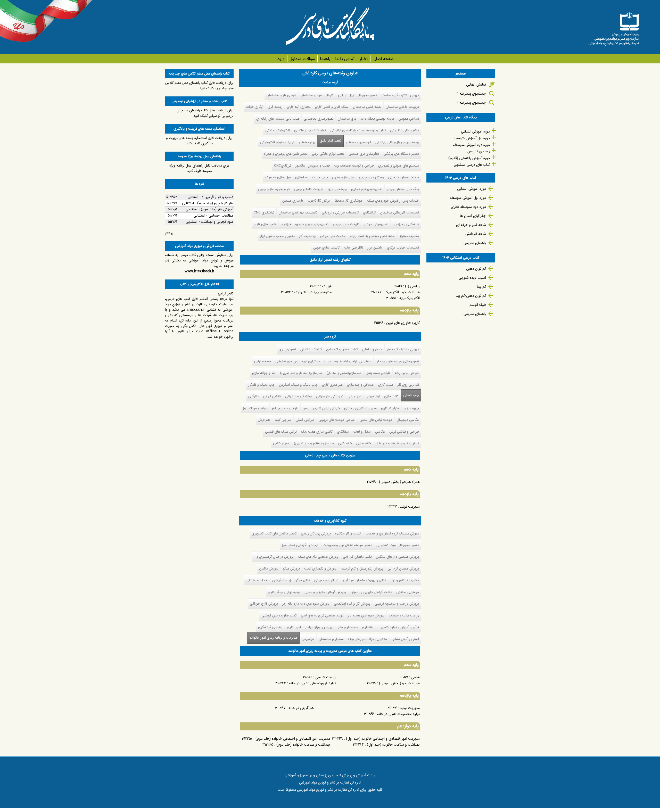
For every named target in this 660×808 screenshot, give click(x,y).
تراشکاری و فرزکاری (406, 224)
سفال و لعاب (362, 431)
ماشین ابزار (375, 247)
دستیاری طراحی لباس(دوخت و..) (347, 361)
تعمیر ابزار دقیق (330, 140)
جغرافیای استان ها (473, 216)
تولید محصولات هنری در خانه (398, 714)
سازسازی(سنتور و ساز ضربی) (314, 443)
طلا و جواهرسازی (264, 373)
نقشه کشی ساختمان (367, 107)
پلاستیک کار (307, 236)
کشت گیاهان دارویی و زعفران (371, 592)
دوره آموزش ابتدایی (475, 131)
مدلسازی (301, 177)
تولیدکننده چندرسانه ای (310, 130)
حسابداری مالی (347, 627)
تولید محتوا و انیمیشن (342, 349)
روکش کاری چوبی (371, 177)
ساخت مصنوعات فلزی (403, 177)
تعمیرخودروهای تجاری (366, 189)
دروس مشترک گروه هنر (403, 349)
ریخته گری (275, 107)
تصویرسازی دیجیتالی (318, 118)
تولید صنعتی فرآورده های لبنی (322, 615)
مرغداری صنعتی (407, 592)
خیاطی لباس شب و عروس (321, 408)
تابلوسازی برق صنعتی (364, 153)
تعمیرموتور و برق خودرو (311, 224)
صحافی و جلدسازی (360, 384)
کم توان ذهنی (476, 268)
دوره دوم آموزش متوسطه (471, 145)
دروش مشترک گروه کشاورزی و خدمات (392, 533)
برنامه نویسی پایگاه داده (377, 118)
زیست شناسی (325, 677)
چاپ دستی (411, 395)
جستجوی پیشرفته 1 (471, 93)
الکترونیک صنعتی (277, 130)
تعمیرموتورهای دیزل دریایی (357, 95)
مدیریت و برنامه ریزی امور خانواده (272, 637)
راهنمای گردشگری (270, 627)
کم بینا (481, 287)
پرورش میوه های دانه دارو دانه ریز (305, 603)
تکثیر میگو (302, 580)
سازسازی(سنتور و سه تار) (343, 373)
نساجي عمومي (408, 118)
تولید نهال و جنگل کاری (284, 592)
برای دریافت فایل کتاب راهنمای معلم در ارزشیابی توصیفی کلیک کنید (205, 113)
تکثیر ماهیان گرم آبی (357, 556)
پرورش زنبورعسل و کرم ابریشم (362, 568)
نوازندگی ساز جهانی (329, 396)
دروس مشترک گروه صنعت (400, 95)
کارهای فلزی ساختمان (281, 95)
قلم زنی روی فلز (408, 384)
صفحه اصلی (383, 58)
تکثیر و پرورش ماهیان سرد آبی (364, 580)
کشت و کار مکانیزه (348, 533)
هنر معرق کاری (332, 384)
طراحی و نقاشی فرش (404, 431)
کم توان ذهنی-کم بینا (471, 296)
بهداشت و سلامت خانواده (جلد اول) (393, 744)
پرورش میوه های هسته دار (366, 615)
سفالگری (343, 431)
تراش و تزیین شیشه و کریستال (397, 443)
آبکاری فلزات (254, 107)
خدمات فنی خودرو (332, 236)
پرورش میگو (291, 568)
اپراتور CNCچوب (319, 200)
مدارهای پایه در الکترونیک (313, 292)
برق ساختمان (347, 118)
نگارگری (253, 396)
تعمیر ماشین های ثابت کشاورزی (274, 533)
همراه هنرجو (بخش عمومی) (399, 482)
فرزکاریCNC (282, 165)
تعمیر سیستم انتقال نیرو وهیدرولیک (347, 545)
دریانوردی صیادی (326, 580)
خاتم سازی (363, 443)
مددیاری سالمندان (331, 639)
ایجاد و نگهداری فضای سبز (300, 545)
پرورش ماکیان (268, 568)
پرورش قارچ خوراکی (264, 603)
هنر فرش (264, 420)
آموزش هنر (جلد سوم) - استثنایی (209, 209)
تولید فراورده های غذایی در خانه (312, 683)
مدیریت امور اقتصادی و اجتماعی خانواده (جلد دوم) (292, 738)
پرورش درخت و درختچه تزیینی (397, 603)
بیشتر (169, 233)
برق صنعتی (307, 142)
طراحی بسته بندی (378, 373)
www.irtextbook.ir (199, 271)
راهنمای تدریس (478, 151)
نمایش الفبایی (476, 84)
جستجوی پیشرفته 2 (471, 102)
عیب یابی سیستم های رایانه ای (277, 118)
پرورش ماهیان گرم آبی (403, 568)
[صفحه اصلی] (613, 27)
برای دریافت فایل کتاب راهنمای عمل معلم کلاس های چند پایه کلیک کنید (199, 85)
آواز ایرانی (354, 396)
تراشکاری (369, 212)
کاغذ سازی (391, 396)
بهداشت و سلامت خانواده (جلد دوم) (303, 744)
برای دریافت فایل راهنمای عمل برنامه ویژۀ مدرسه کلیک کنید (199, 168)
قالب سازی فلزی (265, 224)
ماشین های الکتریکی (404, 130)
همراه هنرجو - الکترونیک (402, 292)
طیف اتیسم (477, 305)
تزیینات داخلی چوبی (308, 189)
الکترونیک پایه (409, 298)
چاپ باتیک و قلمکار (261, 384)
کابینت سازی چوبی (346, 224)
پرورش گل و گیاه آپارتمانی (352, 603)
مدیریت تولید (410, 506)
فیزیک (327, 286)
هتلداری (367, 627)
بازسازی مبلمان (292, 200)
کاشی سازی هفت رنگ (317, 431)
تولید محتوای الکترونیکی (277, 142)
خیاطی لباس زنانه (407, 373)
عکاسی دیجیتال (408, 420)
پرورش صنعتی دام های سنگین (397, 556)
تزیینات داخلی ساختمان (402, 107)
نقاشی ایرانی (272, 396)
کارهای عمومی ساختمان (317, 95)
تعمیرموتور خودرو (376, 224)
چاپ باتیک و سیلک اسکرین (298, 384)
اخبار (363, 58)
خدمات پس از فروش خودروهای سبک (393, 200)
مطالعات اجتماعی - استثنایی (213, 215)
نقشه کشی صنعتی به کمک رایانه (372, 236)
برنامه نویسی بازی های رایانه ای (397, 142)
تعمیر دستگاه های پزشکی (401, 153)
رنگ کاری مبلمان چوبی (403, 189)
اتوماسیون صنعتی (358, 142)
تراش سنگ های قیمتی (281, 431)
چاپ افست (320, 177)
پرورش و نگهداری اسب (320, 568)
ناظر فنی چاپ (353, 247)
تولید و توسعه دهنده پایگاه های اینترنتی (358, 130)
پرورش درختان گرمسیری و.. (274, 556)
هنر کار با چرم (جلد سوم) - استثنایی (207, 203)
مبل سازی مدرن (343, 177)
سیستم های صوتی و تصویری (398, 165)
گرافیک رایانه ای (311, 349)
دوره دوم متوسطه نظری (468, 207)
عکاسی (380, 431)
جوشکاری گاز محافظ (349, 200)
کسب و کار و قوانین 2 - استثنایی (209, 197)
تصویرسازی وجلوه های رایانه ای (397, 361)
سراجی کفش (305, 420)
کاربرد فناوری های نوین (403, 323)
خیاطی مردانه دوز (255, 408)
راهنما (325, 58)
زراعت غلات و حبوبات (404, 615)
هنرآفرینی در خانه (301, 708)
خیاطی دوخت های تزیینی (336, 420)
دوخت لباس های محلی (375, 420)
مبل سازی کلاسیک (278, 177)
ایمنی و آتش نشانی (405, 639)
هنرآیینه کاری (390, 408)
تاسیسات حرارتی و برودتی (340, 212)
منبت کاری (385, 384)
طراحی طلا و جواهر (285, 408)
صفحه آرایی (262, 361)
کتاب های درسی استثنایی (472, 165)
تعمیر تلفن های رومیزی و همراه (286, 153)
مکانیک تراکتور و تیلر (404, 580)
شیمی (415, 677)
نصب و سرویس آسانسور (312, 165)
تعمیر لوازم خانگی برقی (328, 153)
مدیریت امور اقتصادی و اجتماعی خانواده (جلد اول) (383, 738)
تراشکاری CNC (264, 212)
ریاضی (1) (412, 286)
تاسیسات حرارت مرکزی (403, 247)
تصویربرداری (287, 349)
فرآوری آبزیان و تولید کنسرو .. (398, 627)
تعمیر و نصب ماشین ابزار (277, 236)
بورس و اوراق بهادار (318, 627)
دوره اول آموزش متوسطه (472, 138)
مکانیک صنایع (409, 236)
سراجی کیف (282, 420)
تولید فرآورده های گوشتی (278, 615)
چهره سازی (411, 408)
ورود (281, 58)
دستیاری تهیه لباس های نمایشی (297, 361)
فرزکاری (286, 224)
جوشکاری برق (337, 189)
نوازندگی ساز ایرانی (298, 396)
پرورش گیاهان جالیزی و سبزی (325, 592)
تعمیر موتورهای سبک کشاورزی (397, 545)
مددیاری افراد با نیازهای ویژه (367, 639)
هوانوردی (308, 639)
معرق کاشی (281, 443)
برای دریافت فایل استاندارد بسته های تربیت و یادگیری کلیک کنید (199, 140)
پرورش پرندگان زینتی (316, 533)
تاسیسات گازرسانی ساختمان (399, 212)
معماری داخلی (372, 349)
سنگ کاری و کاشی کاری (332, 107)
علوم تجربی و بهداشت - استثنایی (209, 222)
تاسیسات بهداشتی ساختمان (298, 212)
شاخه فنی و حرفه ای (471, 225)
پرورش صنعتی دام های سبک (318, 556)
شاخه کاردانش (475, 234)
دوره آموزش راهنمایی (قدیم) (469, 158)
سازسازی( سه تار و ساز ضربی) (301, 373)
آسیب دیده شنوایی (472, 278)
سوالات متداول (302, 58)
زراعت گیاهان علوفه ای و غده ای (268, 580)
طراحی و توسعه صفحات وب (354, 165)
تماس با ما (344, 58)
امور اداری (294, 627)
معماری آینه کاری (299, 107)
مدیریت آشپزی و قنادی (360, 408)
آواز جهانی (373, 396)
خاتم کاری (345, 443)
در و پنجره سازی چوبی (274, 189)
